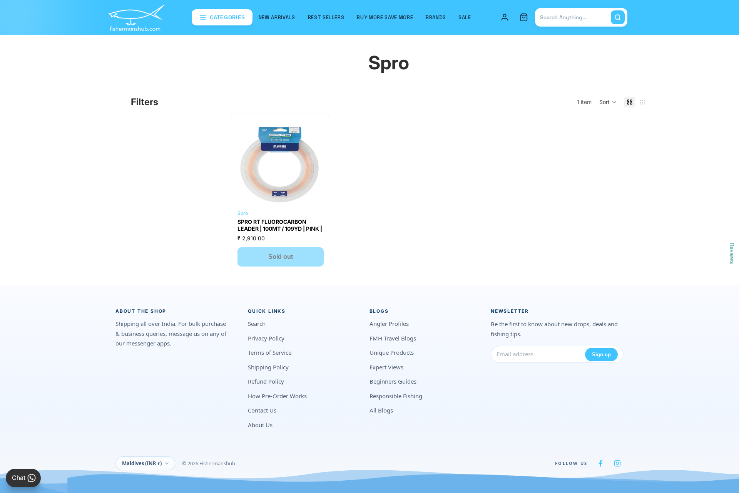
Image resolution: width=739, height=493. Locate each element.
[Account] (504, 17)
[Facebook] (600, 463)
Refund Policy (266, 381)
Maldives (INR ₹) (142, 463)
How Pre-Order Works (277, 396)
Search (257, 323)
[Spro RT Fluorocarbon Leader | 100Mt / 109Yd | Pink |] (280, 163)
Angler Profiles (389, 323)
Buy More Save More (384, 17)
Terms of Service (269, 352)
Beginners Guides (393, 381)
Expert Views (386, 367)
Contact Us (262, 410)
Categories (227, 17)
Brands (435, 17)
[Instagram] (617, 463)
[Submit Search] (618, 17)
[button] (608, 102)
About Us (260, 425)
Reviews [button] (732, 253)
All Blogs (381, 410)
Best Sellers (326, 17)
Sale (464, 17)
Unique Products (392, 352)
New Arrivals (277, 17)
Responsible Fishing (396, 396)
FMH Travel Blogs (393, 338)
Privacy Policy (266, 338)
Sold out (280, 256)
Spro (242, 213)
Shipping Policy (268, 367)
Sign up (601, 354)
